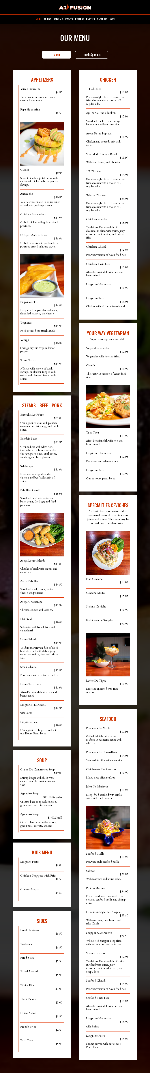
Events (69, 19)
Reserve (79, 19)
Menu (38, 19)
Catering (102, 19)
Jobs (112, 19)
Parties (90, 19)
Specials (58, 19)
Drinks (47, 19)
